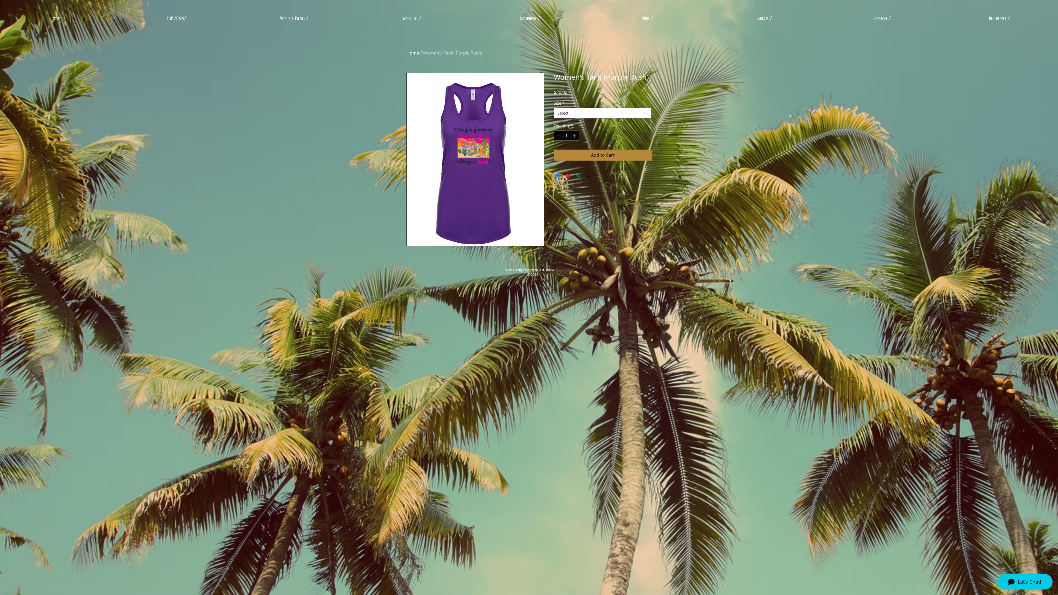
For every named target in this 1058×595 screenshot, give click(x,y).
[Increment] (574, 135)
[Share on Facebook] (557, 176)
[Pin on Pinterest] (568, 176)
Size (559, 103)
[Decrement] (558, 135)
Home (412, 53)
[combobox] (603, 113)
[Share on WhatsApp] (578, 176)
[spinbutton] (566, 135)
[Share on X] (588, 176)
